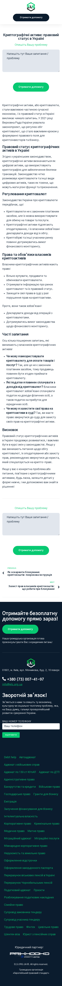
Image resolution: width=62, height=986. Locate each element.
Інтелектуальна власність (21, 816)
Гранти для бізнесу (45, 794)
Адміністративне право (19, 779)
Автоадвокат (27, 757)
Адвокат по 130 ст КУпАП (20, 772)
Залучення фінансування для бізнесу (28, 809)
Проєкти (39, 890)
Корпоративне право (17, 823)
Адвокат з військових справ (21, 764)
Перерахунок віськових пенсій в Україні (29, 875)
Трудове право (13, 927)
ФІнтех (30, 927)
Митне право (36, 831)
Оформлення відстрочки (20, 860)
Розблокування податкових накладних (29, 897)
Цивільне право (48, 927)
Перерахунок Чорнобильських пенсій (28, 883)
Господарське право (17, 794)
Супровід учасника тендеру (22, 919)
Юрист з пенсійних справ (39, 934)
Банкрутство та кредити (20, 787)
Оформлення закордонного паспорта (28, 868)
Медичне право (14, 831)
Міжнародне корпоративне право (25, 846)
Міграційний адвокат (17, 838)
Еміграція (10, 801)
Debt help (10, 757)
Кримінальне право (46, 823)
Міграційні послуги (46, 838)
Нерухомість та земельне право (24, 853)
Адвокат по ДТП (49, 772)
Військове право (49, 787)
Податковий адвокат (17, 890)
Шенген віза (12, 934)
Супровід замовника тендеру (23, 912)
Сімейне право (13, 905)
